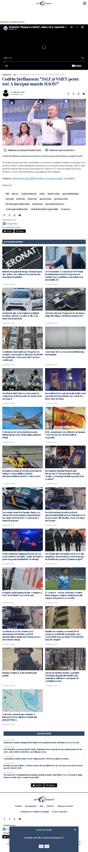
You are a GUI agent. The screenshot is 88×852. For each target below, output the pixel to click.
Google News (12, 223)
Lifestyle (50, 806)
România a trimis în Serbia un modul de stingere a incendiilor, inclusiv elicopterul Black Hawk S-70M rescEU (22, 473)
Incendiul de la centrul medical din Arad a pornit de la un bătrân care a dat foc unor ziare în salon (65, 396)
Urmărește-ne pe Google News (62, 150)
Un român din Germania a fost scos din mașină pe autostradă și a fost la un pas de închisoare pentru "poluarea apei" (64, 556)
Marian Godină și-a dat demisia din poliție (19, 674)
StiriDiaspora (6, 74)
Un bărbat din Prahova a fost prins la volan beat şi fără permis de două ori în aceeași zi (22, 396)
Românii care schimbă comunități (35, 811)
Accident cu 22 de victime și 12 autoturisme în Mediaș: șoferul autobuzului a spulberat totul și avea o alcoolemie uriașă (21, 635)
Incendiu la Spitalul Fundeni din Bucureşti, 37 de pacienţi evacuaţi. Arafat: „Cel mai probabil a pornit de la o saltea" (64, 474)
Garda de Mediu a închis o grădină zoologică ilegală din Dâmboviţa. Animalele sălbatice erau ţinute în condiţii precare (62, 676)
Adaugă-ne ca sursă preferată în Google (24, 150)
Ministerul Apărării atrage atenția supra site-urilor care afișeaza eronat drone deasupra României (22, 274)
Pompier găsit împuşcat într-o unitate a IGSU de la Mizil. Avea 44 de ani (22, 594)
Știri (15, 74)
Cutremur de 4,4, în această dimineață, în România (64, 353)
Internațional (30, 806)
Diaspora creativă (65, 806)
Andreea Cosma (19, 92)
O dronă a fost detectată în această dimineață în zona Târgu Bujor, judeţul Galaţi (21, 435)
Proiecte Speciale (59, 811)
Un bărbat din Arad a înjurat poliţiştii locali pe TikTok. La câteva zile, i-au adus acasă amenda (20, 316)
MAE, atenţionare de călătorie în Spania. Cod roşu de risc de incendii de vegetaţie (65, 435)
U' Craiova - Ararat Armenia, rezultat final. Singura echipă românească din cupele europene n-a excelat (63, 595)
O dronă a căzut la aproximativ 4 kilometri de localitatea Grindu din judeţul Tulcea (19, 717)
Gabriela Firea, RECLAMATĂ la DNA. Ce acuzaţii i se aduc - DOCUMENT (43, 178)
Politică (18, 806)
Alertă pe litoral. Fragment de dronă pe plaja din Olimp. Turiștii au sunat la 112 (65, 314)
